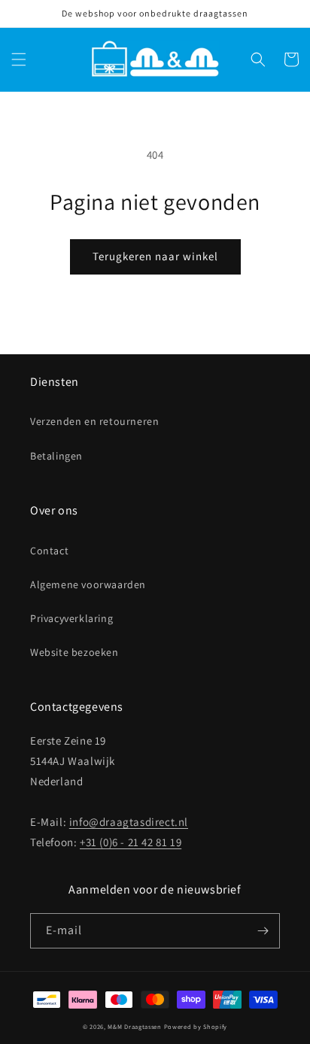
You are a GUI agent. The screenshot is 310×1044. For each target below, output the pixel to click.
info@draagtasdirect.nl (128, 822)
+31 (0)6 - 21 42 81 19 (130, 842)
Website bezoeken (74, 652)
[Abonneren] (262, 930)
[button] (18, 59)
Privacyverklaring (71, 618)
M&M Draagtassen (135, 1026)
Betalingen (56, 456)
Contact (49, 550)
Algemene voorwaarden (88, 584)
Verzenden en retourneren (94, 421)
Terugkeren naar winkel (155, 256)
